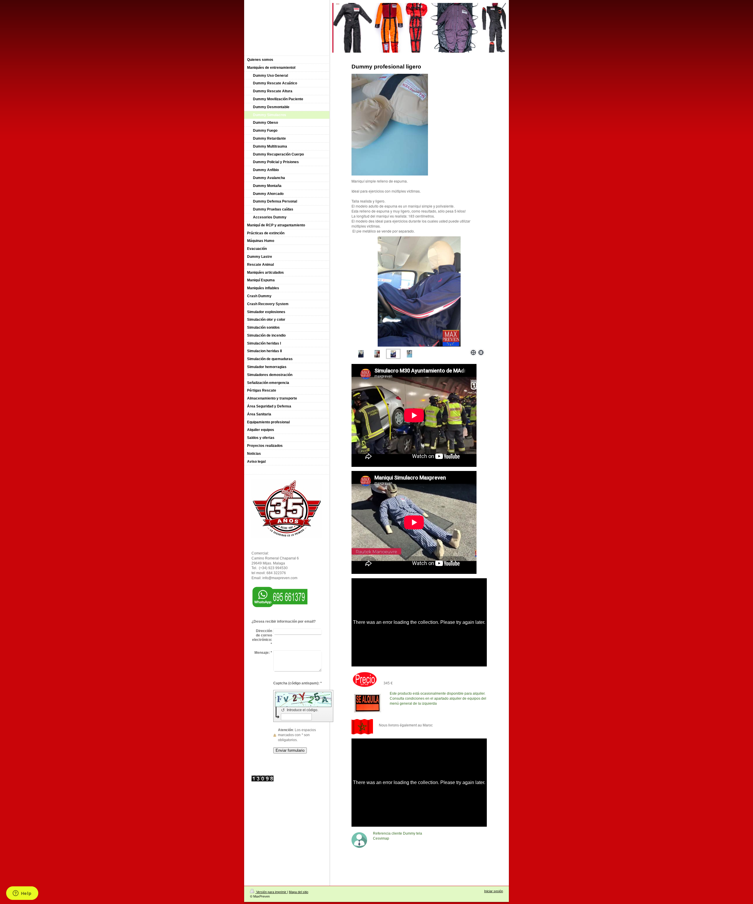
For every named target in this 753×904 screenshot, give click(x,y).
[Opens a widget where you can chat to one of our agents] (22, 893)
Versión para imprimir (271, 892)
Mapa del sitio (298, 892)
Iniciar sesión (493, 891)
